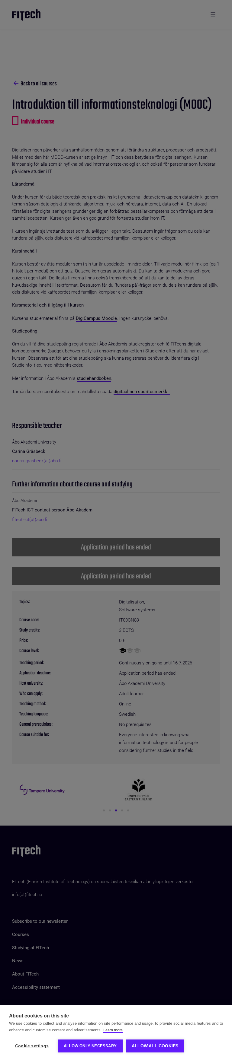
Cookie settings (32, 1046)
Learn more (113, 1030)
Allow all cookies (155, 1046)
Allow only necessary (90, 1046)
